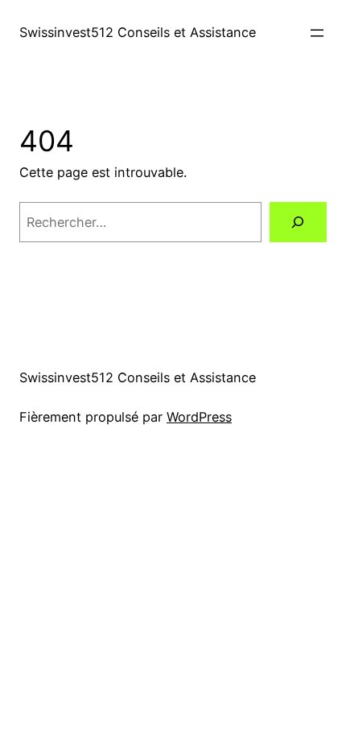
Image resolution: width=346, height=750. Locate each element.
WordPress (199, 417)
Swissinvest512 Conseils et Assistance (137, 32)
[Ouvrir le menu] (317, 33)
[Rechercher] (298, 222)
